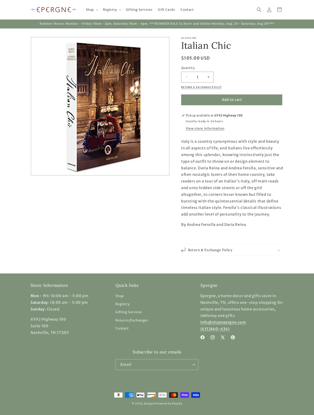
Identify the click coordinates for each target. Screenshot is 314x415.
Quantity (188, 68)
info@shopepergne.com (223, 322)
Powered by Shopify (169, 403)
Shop (119, 296)
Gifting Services (128, 312)
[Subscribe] (193, 364)
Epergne (149, 403)
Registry (122, 304)
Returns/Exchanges (131, 320)
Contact (121, 328)
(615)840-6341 (215, 329)
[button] (91, 9)
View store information (205, 128)
